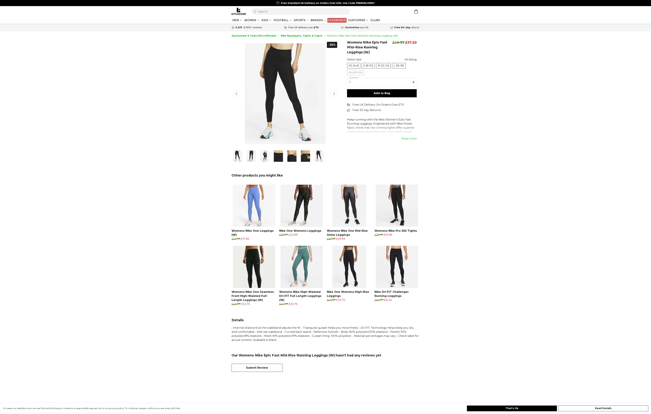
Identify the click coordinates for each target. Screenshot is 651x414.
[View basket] (416, 11)
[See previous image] (236, 93)
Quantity (353, 77)
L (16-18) (399, 65)
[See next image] (333, 93)
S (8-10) (368, 65)
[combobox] (382, 82)
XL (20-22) (355, 72)
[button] (413, 82)
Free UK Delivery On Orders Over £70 (378, 104)
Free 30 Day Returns (366, 110)
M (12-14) (383, 65)
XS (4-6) (354, 65)
